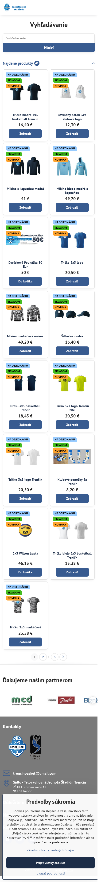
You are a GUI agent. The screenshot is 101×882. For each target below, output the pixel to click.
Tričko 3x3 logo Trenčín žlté (72, 408)
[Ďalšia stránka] (63, 657)
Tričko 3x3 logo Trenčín (25, 479)
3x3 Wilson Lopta (25, 553)
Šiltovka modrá (72, 336)
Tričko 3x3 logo (72, 262)
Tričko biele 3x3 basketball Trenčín (72, 555)
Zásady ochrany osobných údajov (50, 850)
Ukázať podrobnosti (50, 873)
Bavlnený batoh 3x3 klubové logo (72, 117)
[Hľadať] (69, 7)
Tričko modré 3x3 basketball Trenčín (25, 117)
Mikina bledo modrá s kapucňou (72, 191)
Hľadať (49, 47)
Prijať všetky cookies (50, 863)
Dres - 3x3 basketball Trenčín (25, 408)
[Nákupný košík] (80, 7)
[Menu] (91, 7)
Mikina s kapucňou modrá (25, 189)
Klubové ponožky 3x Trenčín (72, 481)
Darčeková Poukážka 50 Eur (25, 264)
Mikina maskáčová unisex (25, 336)
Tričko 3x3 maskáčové (25, 627)
